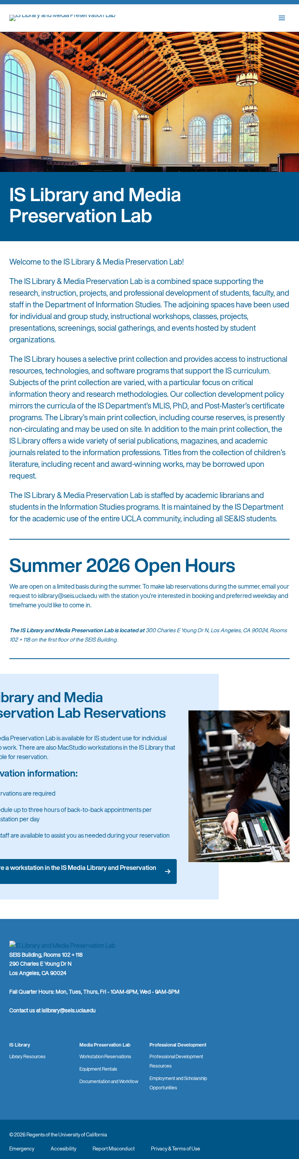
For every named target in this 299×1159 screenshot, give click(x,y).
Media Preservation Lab (104, 1045)
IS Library (19, 1045)
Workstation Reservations (105, 1056)
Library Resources (27, 1056)
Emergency (21, 1148)
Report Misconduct (114, 1148)
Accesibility (63, 1148)
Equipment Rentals (98, 1069)
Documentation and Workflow (108, 1081)
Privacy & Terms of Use (175, 1148)
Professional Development (178, 1045)
